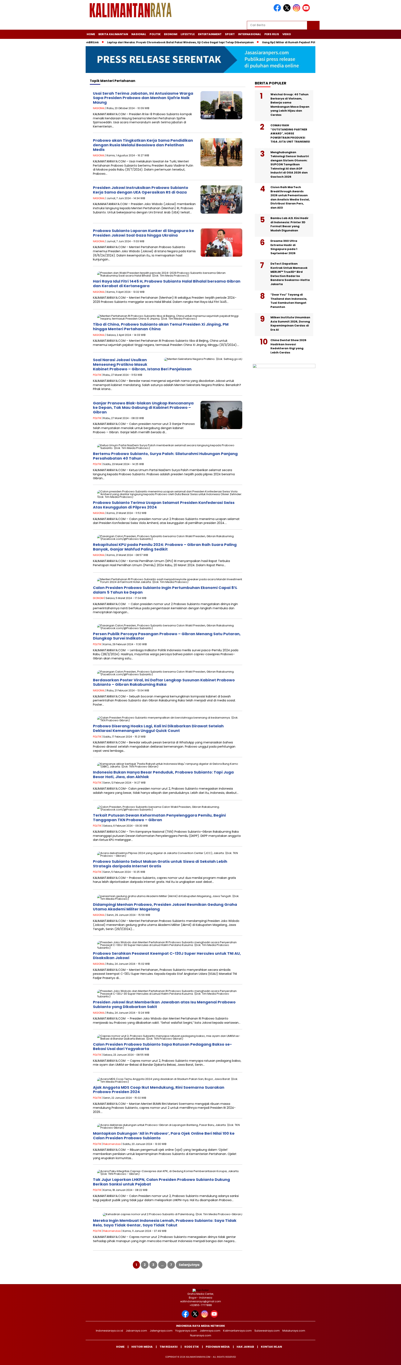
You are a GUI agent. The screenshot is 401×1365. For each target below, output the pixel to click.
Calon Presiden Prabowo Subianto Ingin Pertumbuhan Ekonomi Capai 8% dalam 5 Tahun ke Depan (165, 590)
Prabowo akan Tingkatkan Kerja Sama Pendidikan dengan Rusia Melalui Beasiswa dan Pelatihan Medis (143, 145)
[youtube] (306, 10)
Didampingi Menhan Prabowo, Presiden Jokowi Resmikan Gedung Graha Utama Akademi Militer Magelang (165, 907)
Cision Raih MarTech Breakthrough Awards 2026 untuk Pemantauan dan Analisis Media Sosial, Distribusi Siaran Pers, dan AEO (290, 197)
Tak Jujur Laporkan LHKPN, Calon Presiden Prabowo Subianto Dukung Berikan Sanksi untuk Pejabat (161, 1182)
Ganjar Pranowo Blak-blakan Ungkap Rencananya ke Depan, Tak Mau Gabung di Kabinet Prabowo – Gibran (143, 407)
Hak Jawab (245, 1347)
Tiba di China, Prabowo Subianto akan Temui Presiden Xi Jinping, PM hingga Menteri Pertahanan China (160, 326)
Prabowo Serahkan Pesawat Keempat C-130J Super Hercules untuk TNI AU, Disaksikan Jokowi (167, 956)
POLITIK (155, 34)
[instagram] (297, 10)
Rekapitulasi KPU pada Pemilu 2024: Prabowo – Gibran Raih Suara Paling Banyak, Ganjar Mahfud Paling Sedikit (165, 547)
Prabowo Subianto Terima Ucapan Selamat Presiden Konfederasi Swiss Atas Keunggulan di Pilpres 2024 (164, 505)
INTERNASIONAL (249, 34)
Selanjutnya (189, 1265)
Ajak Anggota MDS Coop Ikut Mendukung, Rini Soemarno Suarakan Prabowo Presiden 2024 (158, 1090)
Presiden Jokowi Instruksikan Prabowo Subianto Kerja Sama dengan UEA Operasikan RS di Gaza (140, 190)
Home (91, 34)
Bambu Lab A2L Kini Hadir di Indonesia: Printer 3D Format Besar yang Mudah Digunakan (289, 224)
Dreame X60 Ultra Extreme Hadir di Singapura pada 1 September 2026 (283, 247)
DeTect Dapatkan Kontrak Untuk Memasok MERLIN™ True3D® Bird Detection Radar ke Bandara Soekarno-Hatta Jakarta (290, 274)
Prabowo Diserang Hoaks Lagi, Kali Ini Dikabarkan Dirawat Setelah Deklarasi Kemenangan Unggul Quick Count (158, 728)
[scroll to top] (385, 1358)
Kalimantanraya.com (237, 1331)
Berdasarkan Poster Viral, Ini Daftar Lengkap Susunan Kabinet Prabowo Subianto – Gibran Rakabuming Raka (164, 682)
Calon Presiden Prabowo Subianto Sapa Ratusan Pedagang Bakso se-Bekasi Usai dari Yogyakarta (162, 1046)
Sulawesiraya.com (267, 1331)
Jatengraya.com (161, 1331)
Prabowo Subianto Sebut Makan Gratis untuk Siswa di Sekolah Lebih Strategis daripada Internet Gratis (160, 864)
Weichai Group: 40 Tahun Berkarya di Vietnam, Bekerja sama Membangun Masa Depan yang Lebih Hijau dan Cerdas (289, 104)
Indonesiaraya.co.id (109, 1331)
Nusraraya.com (200, 1335)
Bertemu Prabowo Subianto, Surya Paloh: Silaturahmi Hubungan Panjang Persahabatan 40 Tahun (165, 456)
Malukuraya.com (293, 1331)
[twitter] (287, 10)
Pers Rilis (271, 34)
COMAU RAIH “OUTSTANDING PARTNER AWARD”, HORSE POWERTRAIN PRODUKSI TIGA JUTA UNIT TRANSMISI (290, 133)
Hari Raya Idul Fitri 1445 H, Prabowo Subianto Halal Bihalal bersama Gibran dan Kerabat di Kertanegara (166, 283)
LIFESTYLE (188, 34)
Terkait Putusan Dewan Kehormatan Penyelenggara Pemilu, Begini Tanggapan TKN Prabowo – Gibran (159, 817)
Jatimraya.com (210, 1331)
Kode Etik (191, 1347)
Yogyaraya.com (186, 1331)
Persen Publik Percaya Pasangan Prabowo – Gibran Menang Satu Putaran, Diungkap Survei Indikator (167, 636)
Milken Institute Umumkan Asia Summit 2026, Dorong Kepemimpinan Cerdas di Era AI (290, 323)
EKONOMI (170, 34)
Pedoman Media (218, 1347)
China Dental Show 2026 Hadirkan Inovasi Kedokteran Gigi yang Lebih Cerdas (288, 346)
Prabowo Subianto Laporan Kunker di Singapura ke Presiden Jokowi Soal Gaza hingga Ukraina (143, 233)
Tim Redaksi (169, 1347)
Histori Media (142, 1347)
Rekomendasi (112, 1144)
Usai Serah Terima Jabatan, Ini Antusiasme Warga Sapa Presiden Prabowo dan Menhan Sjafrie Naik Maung (143, 98)
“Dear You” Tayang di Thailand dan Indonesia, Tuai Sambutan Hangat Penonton (288, 301)
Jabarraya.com (136, 1331)
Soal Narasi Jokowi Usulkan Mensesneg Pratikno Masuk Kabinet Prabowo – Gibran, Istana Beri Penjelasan (142, 364)
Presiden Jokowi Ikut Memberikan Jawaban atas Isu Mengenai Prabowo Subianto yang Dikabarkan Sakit (164, 1004)
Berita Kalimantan (113, 34)
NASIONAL (138, 34)
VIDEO (286, 34)
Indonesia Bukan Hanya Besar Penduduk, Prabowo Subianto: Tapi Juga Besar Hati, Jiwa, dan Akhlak (163, 774)
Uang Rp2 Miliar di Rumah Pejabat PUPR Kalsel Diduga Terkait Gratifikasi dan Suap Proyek (295, 42)
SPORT (230, 34)
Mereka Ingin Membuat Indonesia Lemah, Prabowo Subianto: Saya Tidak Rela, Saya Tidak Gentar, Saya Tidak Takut (164, 1223)
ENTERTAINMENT (210, 34)
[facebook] (278, 10)
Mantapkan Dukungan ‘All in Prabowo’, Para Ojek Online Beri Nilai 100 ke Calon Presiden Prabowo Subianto (164, 1136)
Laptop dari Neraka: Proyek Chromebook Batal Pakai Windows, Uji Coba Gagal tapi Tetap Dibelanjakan (150, 42)
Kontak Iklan (271, 1347)
